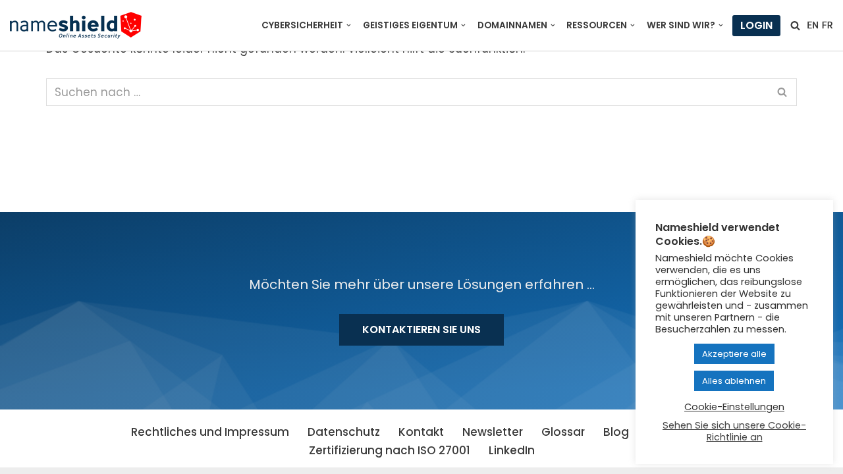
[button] (348, 25)
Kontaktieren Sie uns (421, 329)
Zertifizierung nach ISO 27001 (389, 450)
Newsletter (492, 432)
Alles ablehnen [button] (734, 381)
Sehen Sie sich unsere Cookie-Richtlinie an (734, 431)
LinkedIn (512, 450)
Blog (616, 432)
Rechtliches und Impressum (210, 432)
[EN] (813, 25)
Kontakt (421, 432)
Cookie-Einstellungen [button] (734, 406)
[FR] (827, 25)
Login (756, 25)
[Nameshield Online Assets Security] (76, 25)
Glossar (563, 432)
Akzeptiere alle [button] (734, 354)
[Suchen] (795, 25)
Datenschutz (344, 432)
